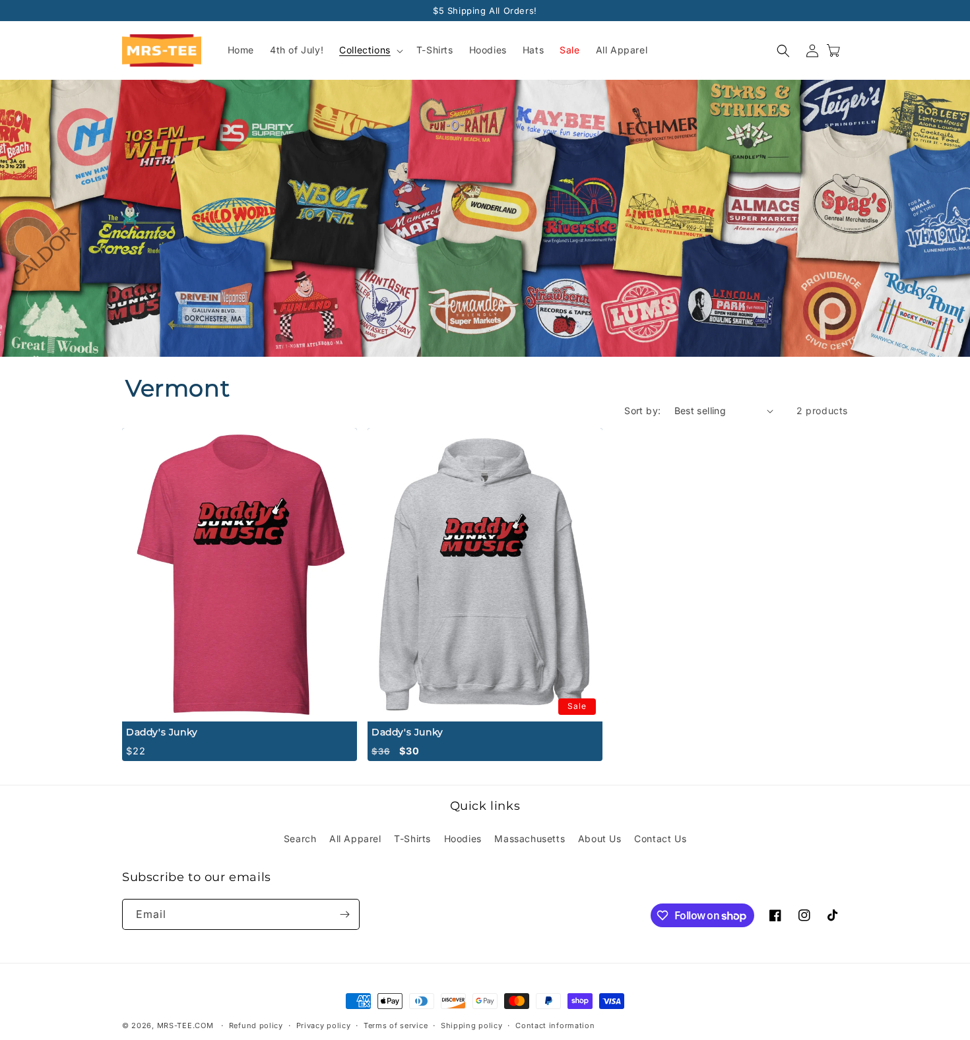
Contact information (555, 1025)
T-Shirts (412, 838)
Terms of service (396, 1025)
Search (300, 838)
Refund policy (256, 1025)
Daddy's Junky (162, 732)
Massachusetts (529, 838)
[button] (369, 51)
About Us (600, 838)
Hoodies (463, 838)
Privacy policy (323, 1025)
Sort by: (642, 410)
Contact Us (660, 838)
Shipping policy (472, 1025)
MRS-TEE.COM (185, 1025)
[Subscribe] (344, 914)
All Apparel (355, 838)
